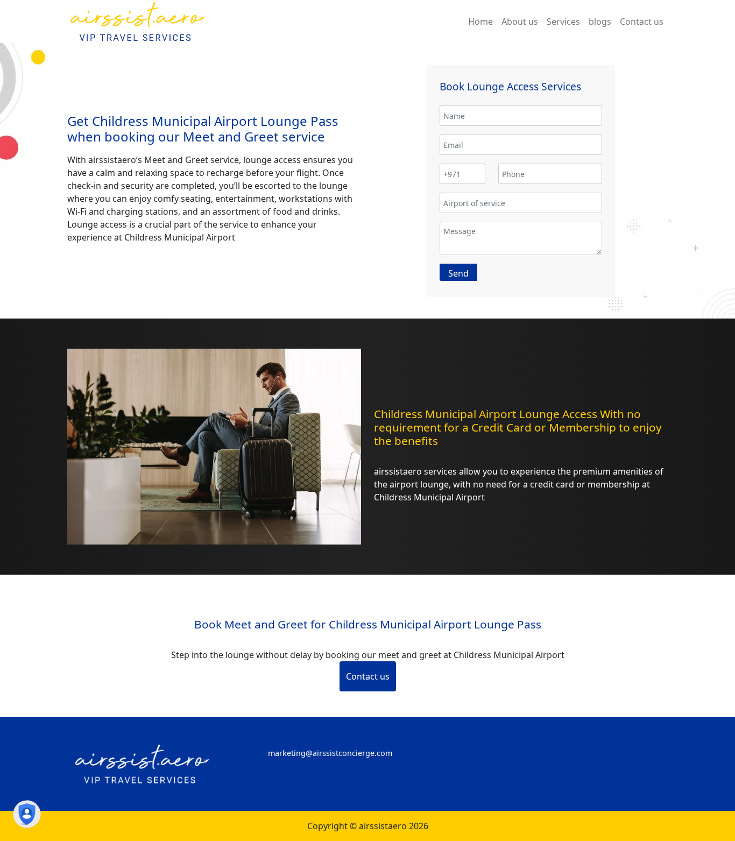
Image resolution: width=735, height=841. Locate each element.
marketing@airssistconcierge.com (330, 753)
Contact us (368, 676)
